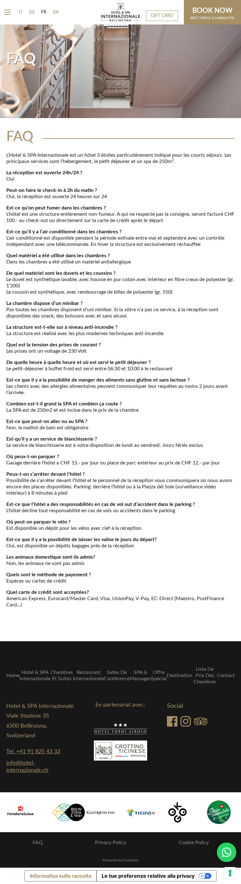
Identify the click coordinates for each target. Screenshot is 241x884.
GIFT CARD (162, 15)
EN (56, 12)
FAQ (38, 842)
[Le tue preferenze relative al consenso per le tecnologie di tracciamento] (230, 873)
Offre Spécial (159, 675)
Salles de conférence (117, 675)
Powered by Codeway (120, 860)
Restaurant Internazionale (88, 675)
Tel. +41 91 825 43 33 (33, 752)
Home (12, 675)
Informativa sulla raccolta (60, 876)
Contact (226, 675)
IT (21, 12)
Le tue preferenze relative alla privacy (148, 876)
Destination (179, 675)
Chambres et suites (62, 675)
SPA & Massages (140, 675)
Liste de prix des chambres (205, 675)
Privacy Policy (110, 842)
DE (32, 12)
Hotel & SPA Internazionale (35, 675)
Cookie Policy (194, 842)
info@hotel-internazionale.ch (27, 766)
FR (43, 12)
